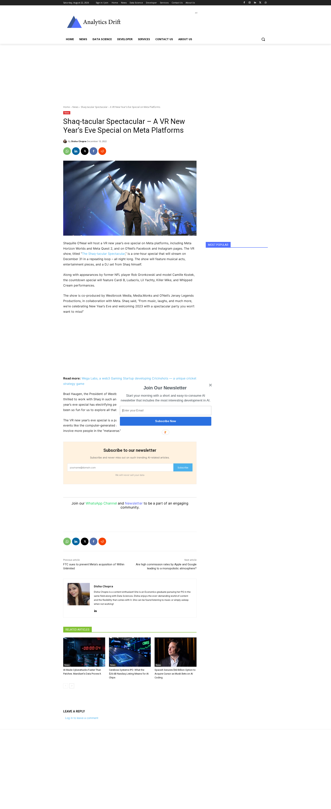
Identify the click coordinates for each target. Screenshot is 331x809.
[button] (165, 387)
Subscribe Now (165, 421)
